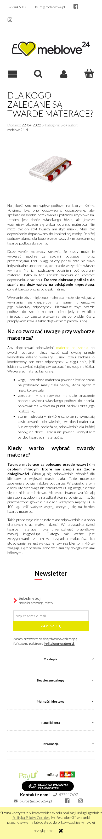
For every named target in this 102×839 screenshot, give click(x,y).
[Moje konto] (64, 73)
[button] (13, 74)
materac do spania (72, 347)
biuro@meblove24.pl (35, 801)
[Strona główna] (51, 47)
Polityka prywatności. (59, 643)
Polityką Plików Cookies (31, 817)
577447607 (68, 794)
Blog (63, 125)
